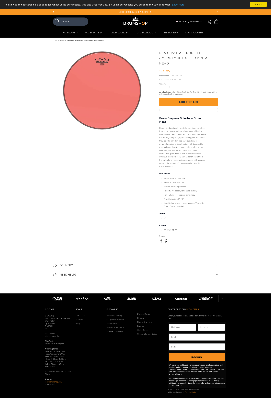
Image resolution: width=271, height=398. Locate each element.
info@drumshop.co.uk (54, 382)
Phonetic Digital (190, 392)
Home (55, 40)
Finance (140, 326)
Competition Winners (115, 319)
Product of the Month (115, 327)
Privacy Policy (210, 379)
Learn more (178, 4)
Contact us (80, 315)
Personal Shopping (114, 315)
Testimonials (112, 324)
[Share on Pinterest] (166, 241)
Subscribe (196, 357)
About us (79, 319)
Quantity (162, 84)
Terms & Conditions (115, 332)
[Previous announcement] (53, 12)
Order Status (142, 330)
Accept (258, 4)
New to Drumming (144, 322)
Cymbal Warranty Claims (147, 334)
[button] (70, 21)
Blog (78, 324)
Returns (140, 318)
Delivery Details (143, 314)
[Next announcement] (217, 12)
